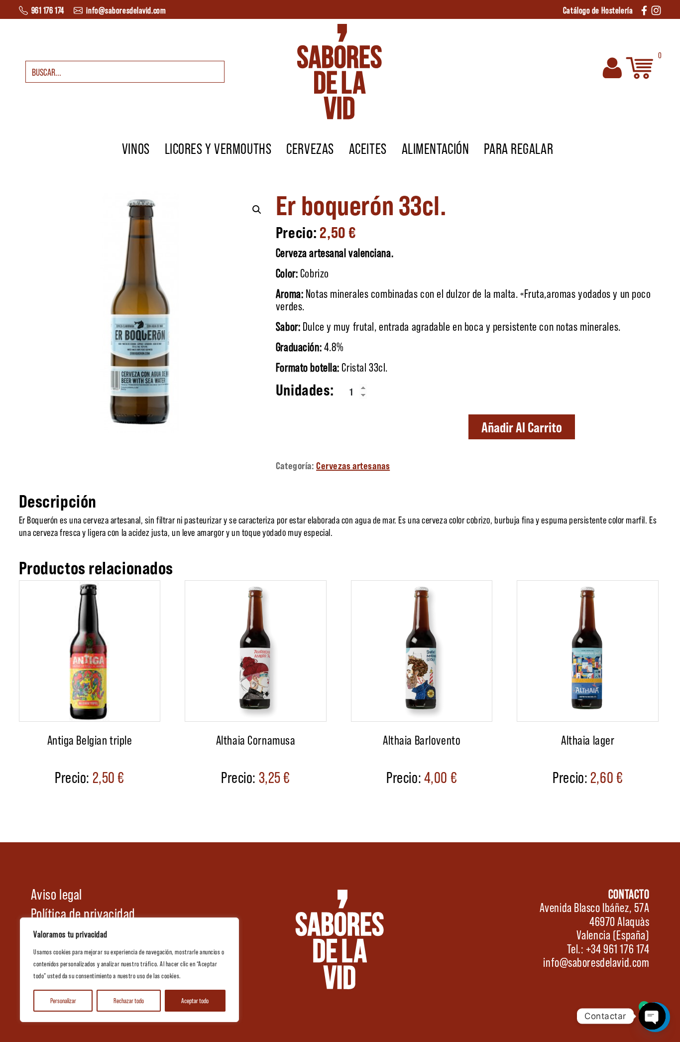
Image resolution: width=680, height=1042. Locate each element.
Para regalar (518, 148)
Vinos (136, 148)
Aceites (368, 148)
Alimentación (435, 148)
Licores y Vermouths (218, 148)
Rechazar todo (128, 1000)
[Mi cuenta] (612, 66)
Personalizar (63, 1000)
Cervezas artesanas (353, 465)
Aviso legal (56, 894)
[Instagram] (656, 9)
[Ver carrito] (640, 66)
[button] (257, 210)
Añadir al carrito (521, 426)
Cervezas (310, 148)
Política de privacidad (83, 913)
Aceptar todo (195, 1000)
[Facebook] (644, 9)
